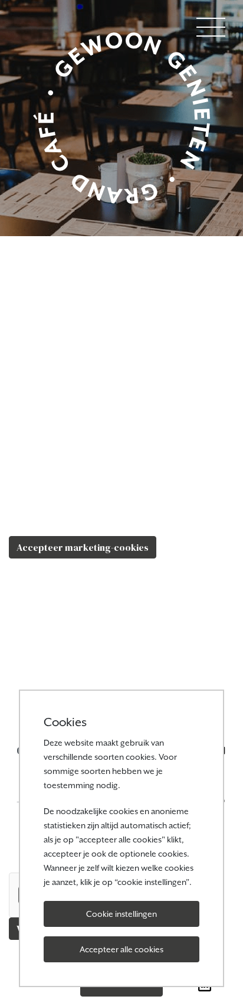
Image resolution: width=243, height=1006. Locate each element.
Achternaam (36, 625)
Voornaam (32, 575)
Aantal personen (45, 676)
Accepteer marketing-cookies (83, 547)
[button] (210, 25)
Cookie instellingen (121, 914)
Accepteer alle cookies (121, 949)
